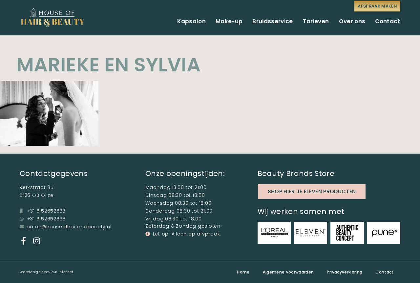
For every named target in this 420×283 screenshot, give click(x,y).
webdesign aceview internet (47, 272)
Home (243, 272)
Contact (387, 21)
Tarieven (316, 21)
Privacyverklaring (344, 272)
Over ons (352, 21)
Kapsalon (191, 21)
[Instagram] (36, 241)
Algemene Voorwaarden (288, 272)
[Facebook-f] (24, 241)
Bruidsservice (272, 21)
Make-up (229, 21)
